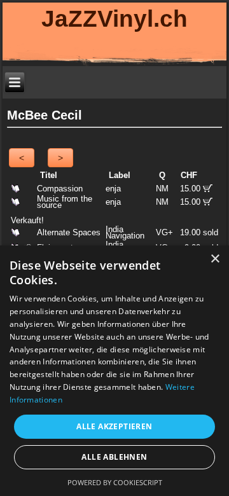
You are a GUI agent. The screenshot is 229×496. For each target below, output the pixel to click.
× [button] (214, 259)
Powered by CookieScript (114, 482)
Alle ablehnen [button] (114, 456)
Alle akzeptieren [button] (114, 426)
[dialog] (114, 370)
